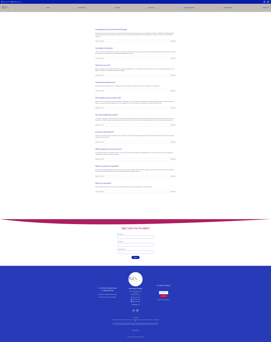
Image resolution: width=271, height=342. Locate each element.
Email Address (121, 249)
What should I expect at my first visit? (108, 98)
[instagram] (268, 1)
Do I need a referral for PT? (104, 132)
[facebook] (264, 1)
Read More (173, 41)
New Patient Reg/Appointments (106, 294)
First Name (120, 234)
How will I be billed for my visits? (106, 115)
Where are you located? (103, 183)
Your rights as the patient (104, 48)
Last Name (120, 241)
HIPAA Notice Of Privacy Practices (107, 297)
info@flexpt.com (17, 1)
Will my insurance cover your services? (108, 149)
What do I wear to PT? (102, 65)
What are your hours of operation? (107, 166)
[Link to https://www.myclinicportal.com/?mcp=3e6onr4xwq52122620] (116, 294)
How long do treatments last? (105, 82)
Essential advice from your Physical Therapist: (111, 29)
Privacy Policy (135, 330)
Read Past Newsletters (163, 299)
